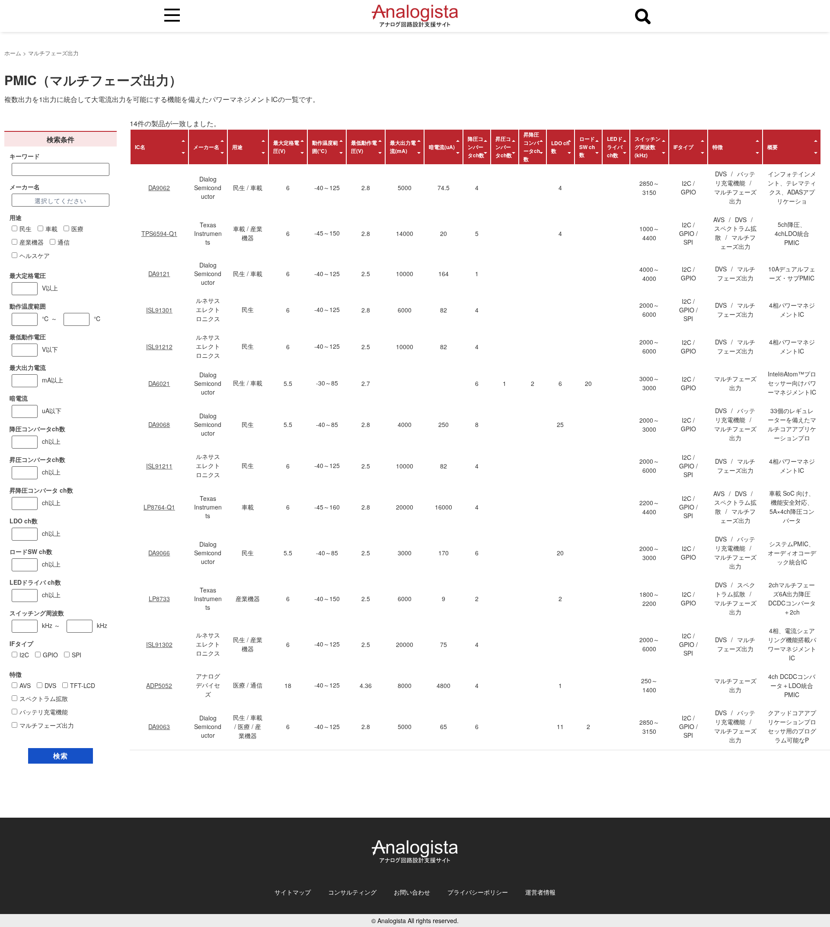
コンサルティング (352, 892)
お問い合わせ (412, 892)
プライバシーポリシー (477, 892)
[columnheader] (159, 147)
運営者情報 (540, 892)
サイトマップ (293, 892)
